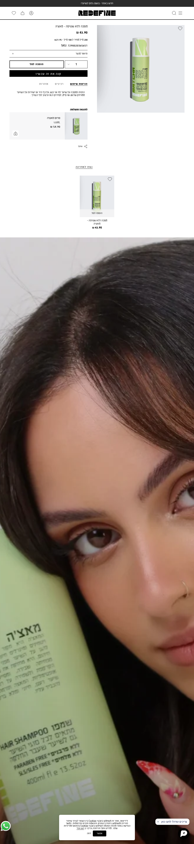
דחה (89, 833)
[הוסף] (16, 133)
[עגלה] (22, 13)
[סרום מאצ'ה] (76, 126)
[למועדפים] (13, 13)
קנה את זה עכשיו (48, 74)
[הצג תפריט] (180, 13)
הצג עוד (80, 828)
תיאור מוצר (82, 54)
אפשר (99, 833)
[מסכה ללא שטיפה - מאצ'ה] (97, 196)
